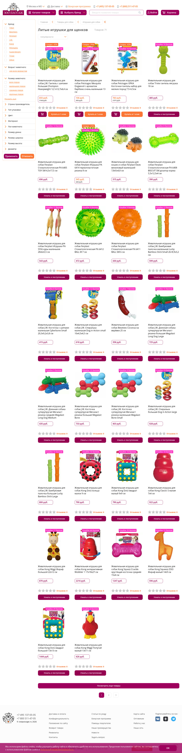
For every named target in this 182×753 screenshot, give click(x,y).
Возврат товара (56, 728)
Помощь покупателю (101, 723)
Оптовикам (139, 718)
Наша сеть (138, 728)
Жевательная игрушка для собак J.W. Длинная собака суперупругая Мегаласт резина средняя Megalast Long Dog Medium (51, 412)
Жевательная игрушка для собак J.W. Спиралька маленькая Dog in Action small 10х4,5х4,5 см (90, 329)
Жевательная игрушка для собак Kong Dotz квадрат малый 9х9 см (125, 490)
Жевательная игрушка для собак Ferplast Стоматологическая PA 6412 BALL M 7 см (89, 248)
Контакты (53, 737)
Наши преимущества (101, 728)
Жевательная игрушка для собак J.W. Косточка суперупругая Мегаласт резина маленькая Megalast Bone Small (125, 412)
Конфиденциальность (59, 718)
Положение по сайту (58, 723)
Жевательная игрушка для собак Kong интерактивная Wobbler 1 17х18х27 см (88, 569)
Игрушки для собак (91, 22)
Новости (95, 732)
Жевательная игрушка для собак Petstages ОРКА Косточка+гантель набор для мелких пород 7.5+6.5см (126, 85)
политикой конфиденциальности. (57, 749)
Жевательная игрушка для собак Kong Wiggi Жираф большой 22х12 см (51, 569)
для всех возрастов (18, 71)
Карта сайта (139, 714)
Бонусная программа (79, 6)
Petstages (13, 48)
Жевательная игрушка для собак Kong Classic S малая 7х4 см (162, 490)
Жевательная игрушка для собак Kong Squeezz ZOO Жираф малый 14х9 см (161, 569)
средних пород (16, 90)
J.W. (11, 40)
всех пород (14, 82)
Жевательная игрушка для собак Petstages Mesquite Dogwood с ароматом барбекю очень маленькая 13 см (90, 86)
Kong (11, 44)
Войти (153, 12)
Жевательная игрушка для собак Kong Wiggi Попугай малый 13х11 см (88, 647)
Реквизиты (54, 732)
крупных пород (16, 94)
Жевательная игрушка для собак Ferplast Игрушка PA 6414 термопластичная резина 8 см (88, 166)
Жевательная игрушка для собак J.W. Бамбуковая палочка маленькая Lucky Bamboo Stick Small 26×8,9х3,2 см (163, 249)
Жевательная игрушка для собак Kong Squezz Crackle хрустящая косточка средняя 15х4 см (126, 570)
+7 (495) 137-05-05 (105, 6)
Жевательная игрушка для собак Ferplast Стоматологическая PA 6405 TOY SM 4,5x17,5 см (52, 166)
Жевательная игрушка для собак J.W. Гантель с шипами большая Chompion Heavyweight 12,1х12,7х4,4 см (53, 85)
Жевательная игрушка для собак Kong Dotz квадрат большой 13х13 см (51, 647)
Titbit (11, 28)
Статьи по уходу (99, 714)
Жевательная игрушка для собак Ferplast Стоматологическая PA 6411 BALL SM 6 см (125, 248)
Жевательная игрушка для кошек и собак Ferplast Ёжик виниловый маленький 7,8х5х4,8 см (126, 166)
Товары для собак (65, 22)
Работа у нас (139, 723)
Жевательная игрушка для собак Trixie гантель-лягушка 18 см (163, 83)
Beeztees (13, 32)
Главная (44, 22)
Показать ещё (10, 99)
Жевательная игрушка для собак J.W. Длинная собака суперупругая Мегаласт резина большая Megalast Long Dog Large (161, 330)
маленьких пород (17, 86)
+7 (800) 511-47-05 (129, 6)
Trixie (11, 56)
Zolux (11, 60)
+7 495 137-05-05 (26, 714)
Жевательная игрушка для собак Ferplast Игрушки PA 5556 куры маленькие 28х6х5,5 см (52, 248)
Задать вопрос (98, 737)
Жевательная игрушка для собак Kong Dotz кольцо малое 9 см (88, 490)
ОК (167, 748)
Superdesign (15, 52)
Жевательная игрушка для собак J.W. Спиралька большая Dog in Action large (162, 409)
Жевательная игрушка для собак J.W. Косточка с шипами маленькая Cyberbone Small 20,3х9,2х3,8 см (53, 329)
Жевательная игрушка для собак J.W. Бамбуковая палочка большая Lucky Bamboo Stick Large (51, 492)
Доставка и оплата (57, 714)
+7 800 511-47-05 (26, 718)
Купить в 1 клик (58, 114)
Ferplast (13, 36)
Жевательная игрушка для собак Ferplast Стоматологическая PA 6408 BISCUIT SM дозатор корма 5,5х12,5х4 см (162, 167)
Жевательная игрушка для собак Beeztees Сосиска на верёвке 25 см (125, 327)
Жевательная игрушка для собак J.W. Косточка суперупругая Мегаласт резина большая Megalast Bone (88, 412)
